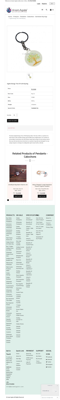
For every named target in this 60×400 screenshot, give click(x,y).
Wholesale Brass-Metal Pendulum (9, 336)
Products (16, 16)
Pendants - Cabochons (27, 16)
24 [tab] (23, 202)
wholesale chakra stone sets (9, 254)
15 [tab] (39, 200)
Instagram (49, 364)
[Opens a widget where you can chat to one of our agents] (49, 391)
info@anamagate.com (10, 386)
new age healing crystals (18, 242)
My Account (39, 358)
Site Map (18, 358)
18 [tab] (45, 200)
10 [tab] (28, 200)
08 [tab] (23, 200)
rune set (18, 260)
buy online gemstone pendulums (9, 219)
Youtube (49, 367)
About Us (48, 218)
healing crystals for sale (19, 319)
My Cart (38, 353)
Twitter (49, 362)
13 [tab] (34, 200)
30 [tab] (36, 202)
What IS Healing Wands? (28, 279)
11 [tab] (30, 200)
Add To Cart (12, 120)
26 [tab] (28, 202)
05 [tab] (17, 200)
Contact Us (34, 108)
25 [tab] (25, 202)
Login (38, 3)
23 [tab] (21, 202)
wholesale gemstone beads (9, 308)
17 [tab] (43, 200)
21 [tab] (52, 200)
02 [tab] (10, 200)
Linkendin (49, 359)
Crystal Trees (19, 292)
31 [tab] (39, 202)
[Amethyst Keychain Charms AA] (18, 173)
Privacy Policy (49, 227)
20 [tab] (49, 200)
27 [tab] (30, 202)
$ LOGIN (33, 89)
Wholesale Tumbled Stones (9, 314)
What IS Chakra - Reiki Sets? (29, 228)
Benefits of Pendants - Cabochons (29, 273)
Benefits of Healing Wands (29, 285)
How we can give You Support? (39, 232)
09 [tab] (25, 200)
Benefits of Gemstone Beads (29, 261)
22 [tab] (19, 202)
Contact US (19, 361)
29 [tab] (34, 202)
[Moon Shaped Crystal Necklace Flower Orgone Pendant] (42, 173)
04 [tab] (14, 200)
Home (10, 16)
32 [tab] (41, 202)
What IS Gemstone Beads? (28, 254)
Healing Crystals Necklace (18, 232)
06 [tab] (19, 200)
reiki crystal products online (9, 268)
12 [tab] (32, 200)
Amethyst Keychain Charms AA (18, 184)
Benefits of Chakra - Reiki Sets (29, 234)
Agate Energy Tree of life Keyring (17, 84)
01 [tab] (8, 200)
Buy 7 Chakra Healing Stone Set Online (9, 248)
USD (51, 3)
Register (44, 3)
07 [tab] (21, 200)
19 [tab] (47, 200)
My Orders (38, 356)
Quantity (9, 115)
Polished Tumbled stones (18, 296)
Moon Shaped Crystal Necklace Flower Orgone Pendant (42, 185)
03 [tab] (12, 200)
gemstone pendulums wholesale (9, 225)
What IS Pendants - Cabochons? (29, 267)
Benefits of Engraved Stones (29, 248)
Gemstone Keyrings (41, 16)
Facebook (49, 357)
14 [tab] (36, 200)
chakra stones (20, 324)
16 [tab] (41, 200)
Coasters (8, 332)
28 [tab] (32, 202)
